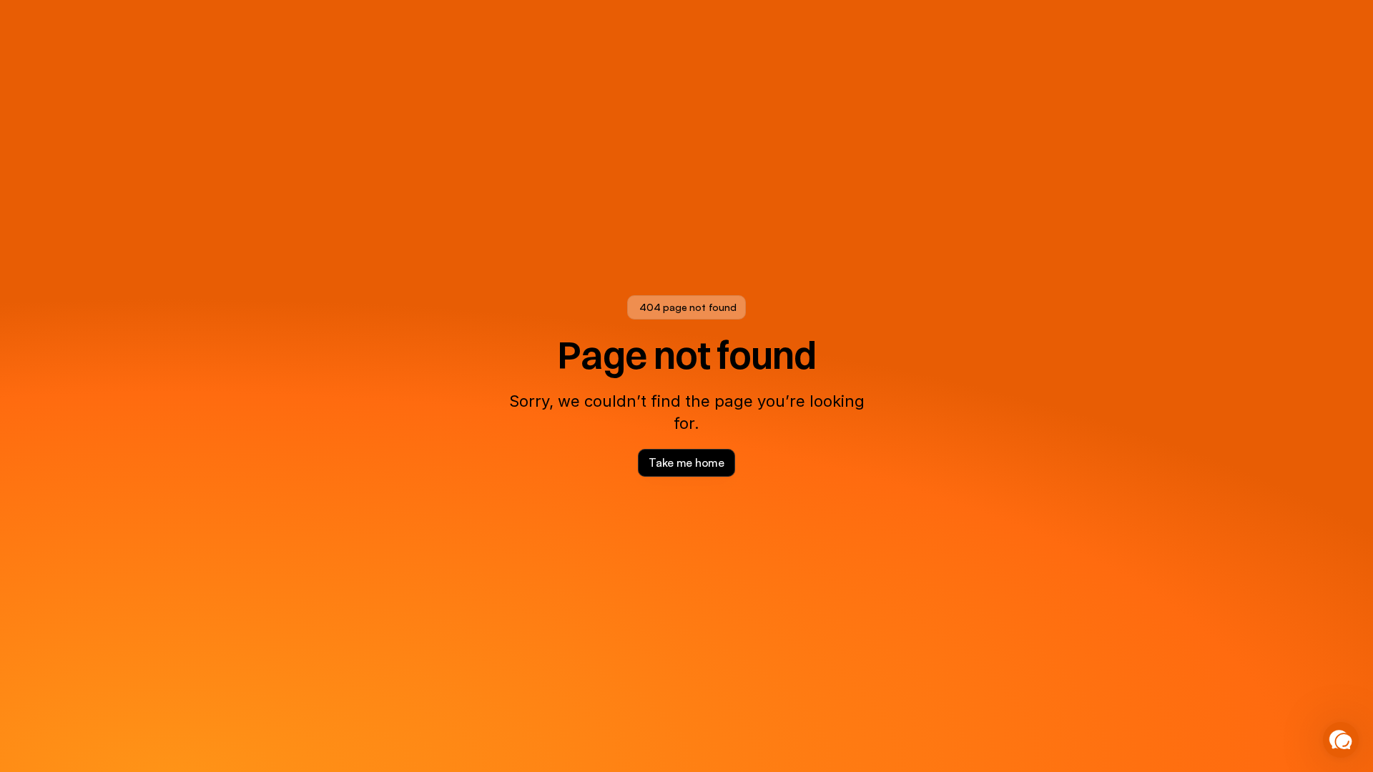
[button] (1341, 740)
